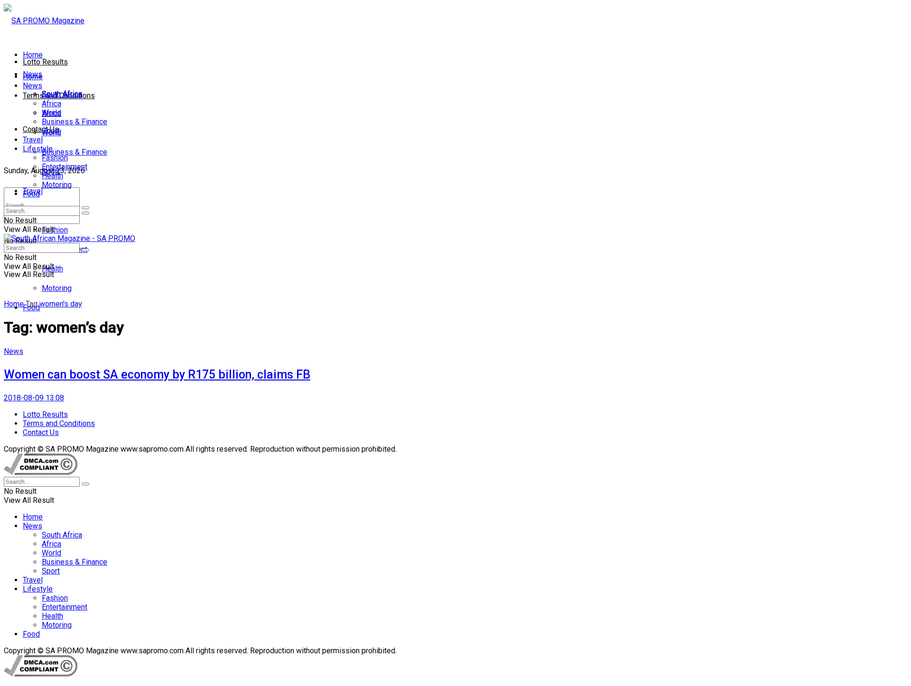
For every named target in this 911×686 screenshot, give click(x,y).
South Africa (62, 94)
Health (52, 175)
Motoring (57, 288)
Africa (51, 103)
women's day (60, 303)
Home (33, 54)
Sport (51, 130)
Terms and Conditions (59, 423)
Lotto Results (45, 61)
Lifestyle (38, 148)
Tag (31, 303)
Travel (33, 139)
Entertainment (64, 166)
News (32, 85)
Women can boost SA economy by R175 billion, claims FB (157, 374)
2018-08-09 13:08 (34, 397)
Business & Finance (74, 152)
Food (31, 193)
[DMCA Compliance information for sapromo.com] (40, 472)
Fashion (55, 229)
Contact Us (41, 129)
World (51, 112)
